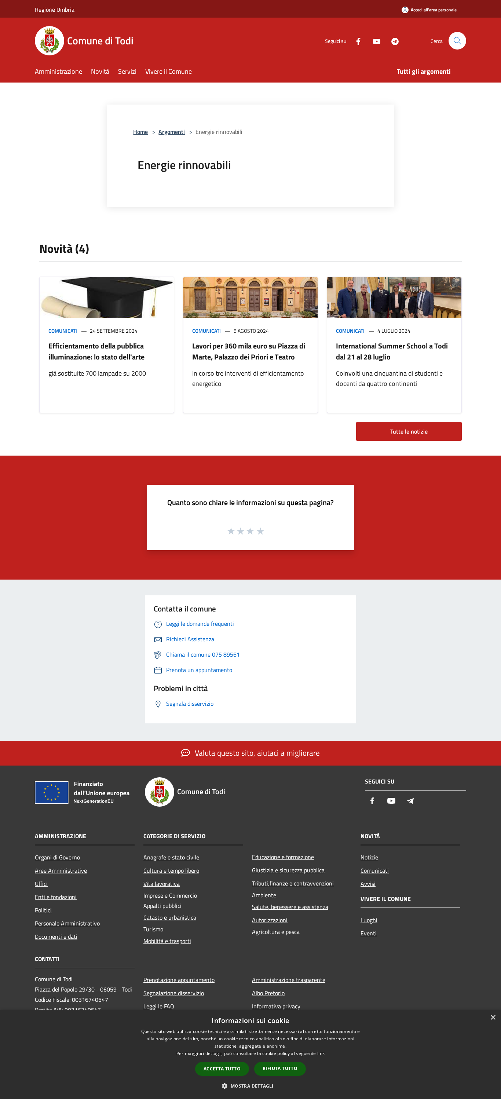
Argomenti (171, 131)
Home (140, 131)
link (321, 1053)
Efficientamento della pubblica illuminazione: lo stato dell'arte (96, 351)
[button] (250, 1085)
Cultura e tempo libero (171, 870)
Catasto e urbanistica (169, 917)
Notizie (369, 857)
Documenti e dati (56, 936)
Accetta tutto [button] (222, 1069)
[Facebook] (355, 40)
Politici (43, 910)
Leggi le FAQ (158, 1006)
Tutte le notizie (409, 431)
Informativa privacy (276, 1006)
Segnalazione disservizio (173, 993)
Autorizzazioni (270, 920)
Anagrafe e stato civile (171, 857)
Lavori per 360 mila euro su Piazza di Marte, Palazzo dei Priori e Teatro (248, 351)
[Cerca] (457, 41)
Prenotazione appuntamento (179, 979)
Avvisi (368, 883)
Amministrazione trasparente (288, 979)
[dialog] (250, 1054)
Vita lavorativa (161, 883)
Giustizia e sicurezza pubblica (288, 870)
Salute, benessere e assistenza (290, 906)
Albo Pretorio (268, 993)
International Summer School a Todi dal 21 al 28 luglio (392, 351)
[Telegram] (392, 40)
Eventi (369, 933)
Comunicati (62, 331)
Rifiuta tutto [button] (280, 1068)
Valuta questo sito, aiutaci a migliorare (256, 753)
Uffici (41, 883)
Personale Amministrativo (67, 923)
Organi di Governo (57, 857)
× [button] (492, 1017)
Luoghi (369, 920)
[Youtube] (373, 40)
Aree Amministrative (61, 870)
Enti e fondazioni (56, 896)
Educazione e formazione (283, 856)
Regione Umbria (54, 9)
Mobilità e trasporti (167, 940)
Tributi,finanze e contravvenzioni (293, 883)
